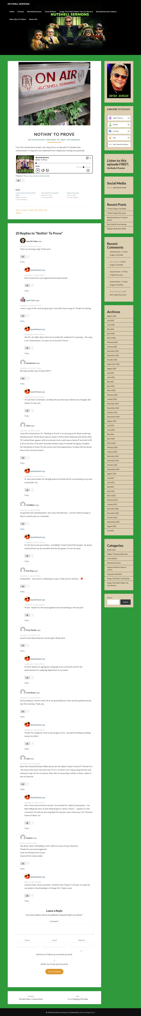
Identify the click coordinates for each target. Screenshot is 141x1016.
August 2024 (111, 421)
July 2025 (110, 373)
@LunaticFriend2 (119, 187)
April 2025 (111, 386)
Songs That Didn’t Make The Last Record (76, 11)
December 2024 (113, 403)
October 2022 (112, 517)
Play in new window (31, 176)
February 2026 (112, 342)
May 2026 (110, 329)
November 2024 (113, 408)
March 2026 (111, 338)
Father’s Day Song (73, 193)
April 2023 (111, 491)
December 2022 (113, 509)
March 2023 (111, 495)
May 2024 (110, 434)
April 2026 (111, 333)
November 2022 (113, 513)
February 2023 (112, 500)
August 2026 (111, 316)
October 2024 (112, 412)
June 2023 (111, 482)
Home (11, 11)
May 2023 (110, 487)
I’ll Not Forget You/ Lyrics (116, 213)
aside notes (111, 550)
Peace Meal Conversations (50, 193)
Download (45, 176)
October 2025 (112, 360)
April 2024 (111, 439)
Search (109, 597)
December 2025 (113, 351)
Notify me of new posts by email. (54, 964)
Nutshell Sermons (34, 11)
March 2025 (111, 390)
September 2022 (113, 522)
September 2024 (113, 417)
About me (33, 19)
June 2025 (111, 377)
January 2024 (112, 452)
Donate (21, 11)
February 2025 (112, 395)
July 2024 (110, 425)
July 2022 (110, 530)
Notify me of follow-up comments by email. (54, 954)
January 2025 (112, 399)
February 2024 (112, 447)
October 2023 (112, 465)
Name (27, 940)
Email (54, 940)
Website (81, 940)
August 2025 (111, 368)
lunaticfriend (38, 140)
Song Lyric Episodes (114, 574)
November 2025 (113, 355)
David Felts (30, 300)
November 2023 (113, 460)
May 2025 (110, 382)
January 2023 (112, 504)
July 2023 (110, 478)
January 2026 (112, 347)
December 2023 (113, 456)
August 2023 (111, 473)
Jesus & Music (21, 210)
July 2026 (110, 320)
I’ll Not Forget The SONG (116, 209)
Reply (22, 262)
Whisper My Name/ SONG (116, 229)
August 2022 (111, 526)
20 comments (73, 140)
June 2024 (111, 430)
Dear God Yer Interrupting (116, 224)
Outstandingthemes (87, 1012)
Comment (54, 921)
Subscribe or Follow (17, 19)
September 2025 (113, 364)
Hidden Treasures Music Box (117, 554)
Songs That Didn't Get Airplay (118, 578)
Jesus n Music (50, 11)
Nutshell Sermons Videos (106, 11)
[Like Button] (18, 180)
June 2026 (111, 325)
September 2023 (113, 469)
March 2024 (111, 443)
